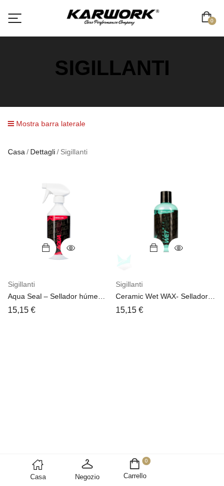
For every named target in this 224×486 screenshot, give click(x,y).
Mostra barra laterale (49, 123)
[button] (208, 18)
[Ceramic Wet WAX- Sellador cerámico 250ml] (166, 221)
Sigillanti (21, 284)
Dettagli (42, 152)
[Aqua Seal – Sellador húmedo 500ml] (58, 221)
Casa (16, 152)
